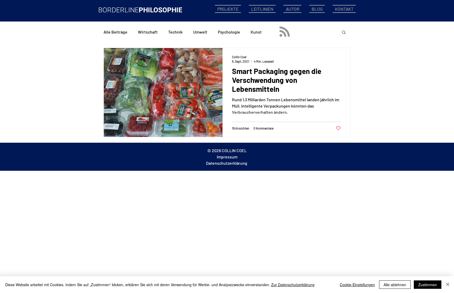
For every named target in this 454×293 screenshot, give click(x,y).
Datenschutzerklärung (226, 163)
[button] (343, 32)
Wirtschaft (148, 31)
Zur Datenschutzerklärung (292, 284)
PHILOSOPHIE (160, 10)
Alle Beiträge (115, 31)
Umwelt (200, 31)
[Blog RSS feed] (285, 31)
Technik (175, 31)
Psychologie (229, 31)
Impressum (227, 156)
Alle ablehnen (395, 284)
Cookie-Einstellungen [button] (357, 284)
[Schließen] (448, 284)
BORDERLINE (118, 10)
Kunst (256, 31)
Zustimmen (427, 284)
